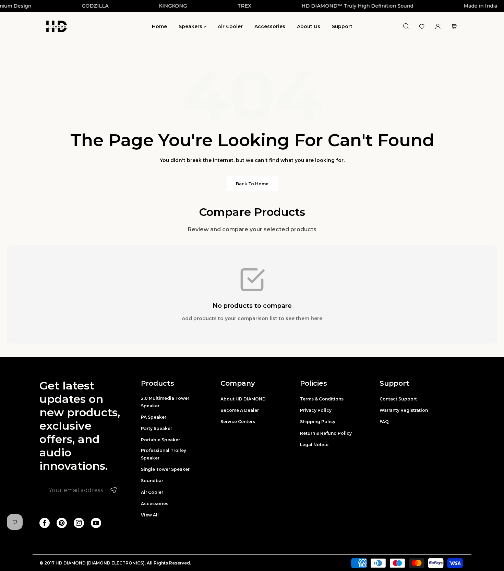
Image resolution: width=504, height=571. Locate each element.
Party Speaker (156, 428)
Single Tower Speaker (165, 469)
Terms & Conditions (322, 398)
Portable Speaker (160, 439)
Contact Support (398, 398)
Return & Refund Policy (326, 433)
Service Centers (237, 421)
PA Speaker (153, 417)
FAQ (384, 421)
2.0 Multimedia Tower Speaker (165, 402)
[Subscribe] (113, 490)
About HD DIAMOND (243, 398)
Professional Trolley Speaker (163, 454)
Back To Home (252, 183)
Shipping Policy (317, 421)
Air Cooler (152, 492)
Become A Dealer (239, 410)
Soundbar (152, 480)
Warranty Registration (404, 410)
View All (150, 514)
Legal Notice (314, 444)
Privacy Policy (316, 410)
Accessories (154, 503)
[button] (454, 27)
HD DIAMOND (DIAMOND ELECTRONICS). (101, 563)
